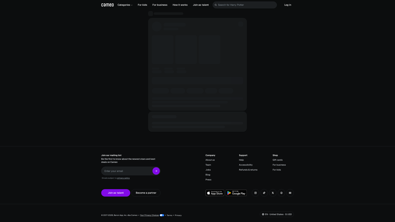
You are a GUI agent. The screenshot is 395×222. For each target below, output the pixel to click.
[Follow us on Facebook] (281, 193)
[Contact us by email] (290, 193)
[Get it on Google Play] (236, 193)
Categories (124, 4)
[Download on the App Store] (215, 193)
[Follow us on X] (272, 193)
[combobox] (247, 5)
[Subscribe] (156, 171)
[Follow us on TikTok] (264, 193)
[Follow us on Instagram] (255, 193)
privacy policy (123, 178)
